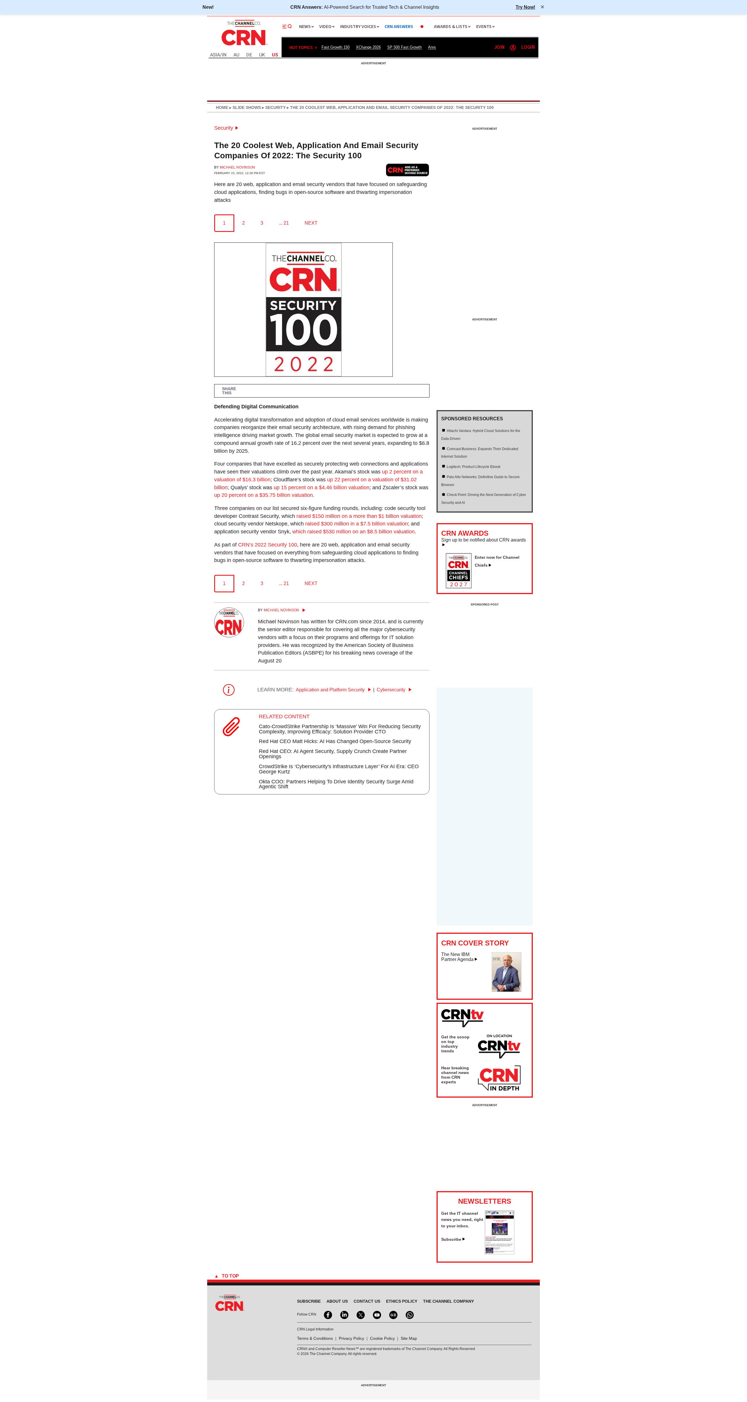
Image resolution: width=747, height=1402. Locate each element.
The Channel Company (448, 1301)
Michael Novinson (237, 167)
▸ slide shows (244, 107)
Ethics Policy (401, 1301)
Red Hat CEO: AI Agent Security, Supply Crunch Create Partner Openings (333, 753)
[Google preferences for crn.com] (408, 170)
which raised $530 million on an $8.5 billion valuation (353, 532)
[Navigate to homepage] (244, 46)
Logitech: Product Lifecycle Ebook (473, 467)
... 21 (284, 223)
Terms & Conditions (315, 1338)
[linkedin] (343, 1314)
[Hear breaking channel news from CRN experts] (499, 1078)
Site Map (409, 1338)
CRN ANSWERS (399, 26)
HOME (222, 107)
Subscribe (451, 1239)
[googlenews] (392, 1314)
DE (249, 55)
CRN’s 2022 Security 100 (267, 545)
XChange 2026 (368, 47)
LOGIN (528, 47)
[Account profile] (513, 47)
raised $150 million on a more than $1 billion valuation (359, 516)
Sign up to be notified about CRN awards (483, 540)
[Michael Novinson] (229, 635)
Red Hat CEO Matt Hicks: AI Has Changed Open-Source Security (335, 741)
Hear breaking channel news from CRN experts (455, 1075)
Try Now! (525, 7)
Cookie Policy (382, 1338)
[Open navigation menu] (287, 26)
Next (311, 223)
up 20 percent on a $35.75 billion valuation (263, 495)
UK (262, 55)
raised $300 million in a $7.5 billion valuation (356, 524)
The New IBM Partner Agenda (457, 957)
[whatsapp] (409, 1314)
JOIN (499, 47)
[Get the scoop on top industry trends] (499, 1047)
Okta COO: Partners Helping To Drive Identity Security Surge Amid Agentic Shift (336, 784)
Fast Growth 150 (336, 47)
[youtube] (376, 1314)
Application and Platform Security (331, 689)
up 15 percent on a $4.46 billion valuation (321, 487)
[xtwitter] (360, 1314)
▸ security (273, 107)
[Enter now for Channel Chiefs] (461, 586)
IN (224, 55)
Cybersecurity (391, 689)
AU (236, 55)
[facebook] (327, 1314)
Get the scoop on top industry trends (455, 1044)
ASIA (215, 55)
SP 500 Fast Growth (404, 47)
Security (223, 128)
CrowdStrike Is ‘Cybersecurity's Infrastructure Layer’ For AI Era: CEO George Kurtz (339, 769)
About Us (337, 1301)
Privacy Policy (351, 1338)
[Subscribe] (499, 1252)
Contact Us (367, 1301)
